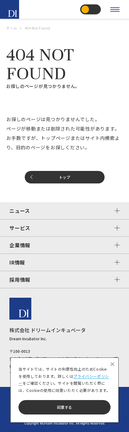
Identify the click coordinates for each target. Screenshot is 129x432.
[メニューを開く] (115, 9)
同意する (64, 407)
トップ (64, 177)
